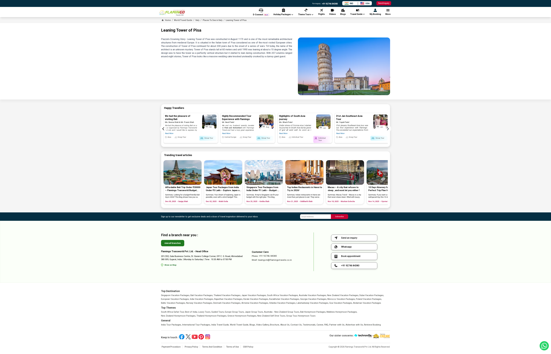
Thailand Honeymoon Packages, (211, 315)
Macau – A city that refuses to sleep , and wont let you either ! (344, 189)
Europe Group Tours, (234, 312)
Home (168, 20)
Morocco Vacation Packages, (341, 299)
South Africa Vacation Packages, (282, 295)
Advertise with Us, (354, 324)
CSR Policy (248, 347)
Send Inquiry (383, 3)
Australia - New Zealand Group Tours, (282, 312)
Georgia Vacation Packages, (313, 299)
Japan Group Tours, (254, 312)
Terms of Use (232, 347)
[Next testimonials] (387, 128)
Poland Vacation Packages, (369, 299)
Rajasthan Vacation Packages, (228, 299)
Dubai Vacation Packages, (371, 295)
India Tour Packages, (171, 324)
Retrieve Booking (372, 324)
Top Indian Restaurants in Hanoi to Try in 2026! (304, 189)
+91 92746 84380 (329, 4)
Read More (169, 133)
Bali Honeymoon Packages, (313, 312)
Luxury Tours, (204, 312)
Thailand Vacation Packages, (227, 295)
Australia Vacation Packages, (313, 295)
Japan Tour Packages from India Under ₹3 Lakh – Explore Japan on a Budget (223, 189)
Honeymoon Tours (306, 315)
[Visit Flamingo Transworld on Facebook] (181, 337)
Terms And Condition (212, 347)
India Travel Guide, (220, 324)
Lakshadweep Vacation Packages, (312, 303)
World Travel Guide (183, 20)
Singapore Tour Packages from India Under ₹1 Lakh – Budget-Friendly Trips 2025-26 (262, 189)
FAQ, (326, 324)
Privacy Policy (191, 347)
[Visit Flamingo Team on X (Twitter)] (188, 337)
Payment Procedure (171, 347)
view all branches (173, 243)
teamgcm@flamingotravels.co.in (275, 260)
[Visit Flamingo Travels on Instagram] (207, 337)
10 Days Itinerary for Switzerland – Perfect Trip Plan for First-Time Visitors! (386, 189)
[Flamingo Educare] (381, 336)
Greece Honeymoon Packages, (242, 315)
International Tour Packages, (196, 324)
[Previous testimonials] (163, 128)
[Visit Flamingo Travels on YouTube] (194, 337)
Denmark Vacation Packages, (227, 303)
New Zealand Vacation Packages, (343, 295)
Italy (197, 20)
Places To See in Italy (212, 20)
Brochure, (275, 324)
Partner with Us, (337, 324)
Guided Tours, (217, 312)
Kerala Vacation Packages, (256, 299)
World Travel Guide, (239, 324)
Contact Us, (296, 324)
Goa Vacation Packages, (340, 303)
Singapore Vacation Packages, (175, 295)
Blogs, (252, 324)
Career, (320, 324)
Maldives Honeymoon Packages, (342, 312)
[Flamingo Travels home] (173, 12)
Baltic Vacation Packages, (173, 303)
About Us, (285, 324)
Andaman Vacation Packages (367, 303)
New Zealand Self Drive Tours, (271, 315)
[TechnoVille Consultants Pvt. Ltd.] (363, 336)
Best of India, (191, 312)
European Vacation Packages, (175, 299)
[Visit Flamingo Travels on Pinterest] (201, 337)
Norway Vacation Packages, (199, 303)
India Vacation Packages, (202, 299)
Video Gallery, (263, 324)
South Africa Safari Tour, (172, 312)
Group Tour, (291, 315)
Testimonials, (309, 324)
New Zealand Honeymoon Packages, (178, 315)
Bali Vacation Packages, (201, 295)
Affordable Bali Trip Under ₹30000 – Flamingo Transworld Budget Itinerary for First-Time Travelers (182, 189)
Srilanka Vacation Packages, (282, 303)
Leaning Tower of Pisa (236, 20)
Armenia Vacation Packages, (255, 303)
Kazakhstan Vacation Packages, (284, 299)
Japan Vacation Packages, (253, 295)
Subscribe (339, 216)
